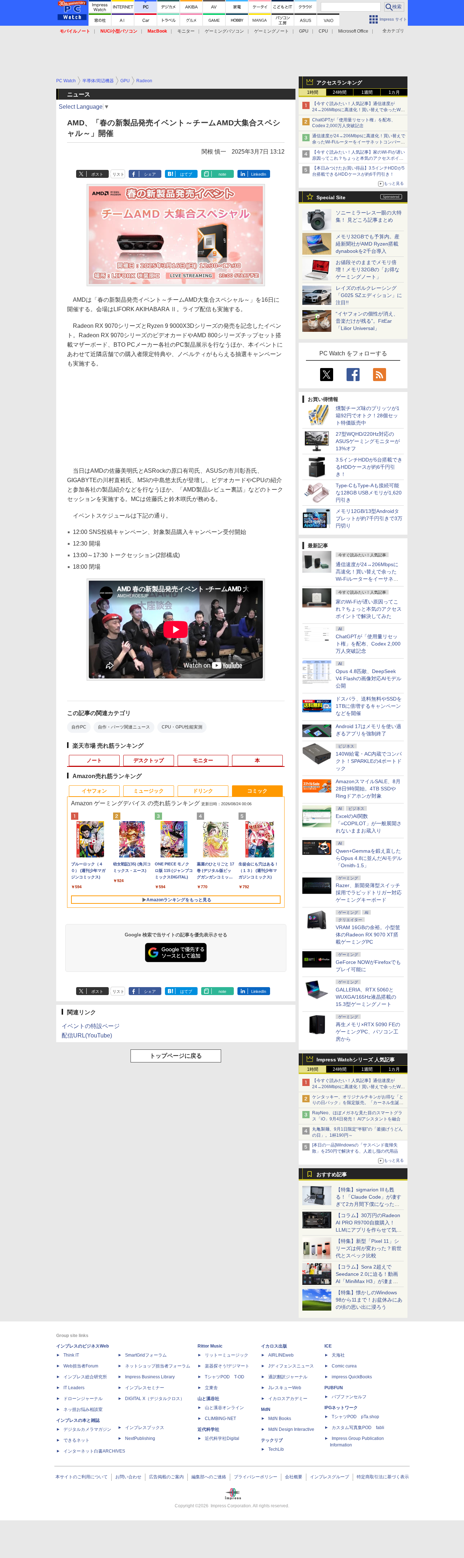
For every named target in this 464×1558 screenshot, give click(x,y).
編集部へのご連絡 (208, 1476)
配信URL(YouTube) (87, 1035)
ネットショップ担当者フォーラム (157, 1366)
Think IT (71, 1355)
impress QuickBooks (352, 1376)
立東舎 (211, 1387)
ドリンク (203, 791)
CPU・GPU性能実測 (182, 727)
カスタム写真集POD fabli (358, 1427)
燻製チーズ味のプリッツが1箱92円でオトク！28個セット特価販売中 (367, 415)
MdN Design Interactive (291, 1429)
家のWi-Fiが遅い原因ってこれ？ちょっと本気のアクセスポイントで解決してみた (369, 609)
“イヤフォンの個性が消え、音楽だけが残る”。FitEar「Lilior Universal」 (367, 321)
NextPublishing (140, 1438)
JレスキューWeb (284, 1387)
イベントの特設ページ (91, 1026)
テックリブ (272, 1440)
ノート (94, 760)
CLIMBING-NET (220, 1418)
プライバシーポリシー (255, 1476)
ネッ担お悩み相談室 (83, 1409)
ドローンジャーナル (83, 1398)
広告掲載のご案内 (166, 1476)
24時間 (340, 92)
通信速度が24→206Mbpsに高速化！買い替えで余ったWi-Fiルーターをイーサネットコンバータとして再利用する (358, 142)
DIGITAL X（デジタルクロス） (155, 1398)
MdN (265, 1409)
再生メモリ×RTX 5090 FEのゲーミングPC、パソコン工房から (368, 1032)
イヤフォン (94, 791)
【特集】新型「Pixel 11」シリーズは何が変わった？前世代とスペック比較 (369, 1248)
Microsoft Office (353, 31)
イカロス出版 (274, 1346)
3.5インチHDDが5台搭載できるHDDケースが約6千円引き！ (369, 467)
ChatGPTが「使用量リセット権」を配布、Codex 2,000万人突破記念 (368, 644)
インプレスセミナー (144, 1387)
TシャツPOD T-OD (224, 1376)
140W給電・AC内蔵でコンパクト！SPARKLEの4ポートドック (369, 761)
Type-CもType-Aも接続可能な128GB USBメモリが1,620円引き (369, 493)
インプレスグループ (329, 1476)
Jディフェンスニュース (291, 1366)
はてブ (186, 174)
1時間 (312, 92)
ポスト (97, 174)
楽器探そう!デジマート (227, 1366)
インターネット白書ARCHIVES (94, 1451)
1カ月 (394, 92)
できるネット (76, 1440)
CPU (323, 31)
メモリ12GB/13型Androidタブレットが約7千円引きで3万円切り (369, 518)
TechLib (276, 1449)
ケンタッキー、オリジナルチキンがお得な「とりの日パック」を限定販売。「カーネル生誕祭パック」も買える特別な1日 (357, 1103)
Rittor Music (210, 1346)
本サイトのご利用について (81, 1476)
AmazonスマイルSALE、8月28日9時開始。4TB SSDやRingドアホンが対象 (368, 788)
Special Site (330, 197)
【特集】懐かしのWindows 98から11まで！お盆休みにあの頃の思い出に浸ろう (369, 1300)
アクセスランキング (339, 82)
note (222, 174)
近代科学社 (208, 1429)
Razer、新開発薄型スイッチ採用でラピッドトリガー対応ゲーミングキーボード (369, 892)
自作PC (78, 727)
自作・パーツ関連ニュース (124, 727)
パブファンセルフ (349, 1396)
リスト (118, 174)
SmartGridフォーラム (146, 1355)
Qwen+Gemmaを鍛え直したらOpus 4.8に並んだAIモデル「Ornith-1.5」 (369, 858)
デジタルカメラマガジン (87, 1429)
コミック (257, 791)
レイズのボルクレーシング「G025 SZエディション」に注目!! (369, 295)
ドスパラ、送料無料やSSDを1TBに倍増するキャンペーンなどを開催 (369, 706)
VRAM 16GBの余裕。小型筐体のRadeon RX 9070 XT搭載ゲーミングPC (368, 934)
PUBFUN (333, 1387)
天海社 (338, 1355)
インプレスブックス (144, 1427)
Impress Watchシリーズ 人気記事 (355, 1059)
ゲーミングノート (271, 31)
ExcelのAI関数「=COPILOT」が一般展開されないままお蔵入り (369, 823)
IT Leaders (73, 1387)
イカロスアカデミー (287, 1398)
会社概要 (293, 1476)
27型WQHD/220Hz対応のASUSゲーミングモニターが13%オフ (368, 441)
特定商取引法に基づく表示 (383, 1476)
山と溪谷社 (208, 1398)
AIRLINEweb (281, 1355)
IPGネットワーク (341, 1407)
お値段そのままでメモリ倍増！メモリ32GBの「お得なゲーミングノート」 (367, 269)
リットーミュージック (226, 1355)
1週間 (367, 92)
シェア (150, 174)
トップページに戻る (176, 1056)
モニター (186, 31)
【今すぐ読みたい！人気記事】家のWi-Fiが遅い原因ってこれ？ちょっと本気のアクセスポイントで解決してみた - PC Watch (358, 158)
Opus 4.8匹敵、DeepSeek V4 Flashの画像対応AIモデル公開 (368, 678)
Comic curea (344, 1366)
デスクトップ (148, 760)
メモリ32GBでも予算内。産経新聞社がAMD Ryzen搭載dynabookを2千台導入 (367, 244)
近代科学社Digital (222, 1438)
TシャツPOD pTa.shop (355, 1416)
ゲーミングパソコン (224, 31)
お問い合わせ (128, 1476)
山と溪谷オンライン (224, 1407)
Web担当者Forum (80, 1366)
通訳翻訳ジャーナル (287, 1376)
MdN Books (279, 1418)
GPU (303, 31)
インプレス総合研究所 (85, 1376)
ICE (328, 1346)
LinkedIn (258, 174)
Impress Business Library (150, 1376)
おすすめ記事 (331, 1174)
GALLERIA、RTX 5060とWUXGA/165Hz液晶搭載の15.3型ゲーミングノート (366, 997)
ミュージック (148, 791)
